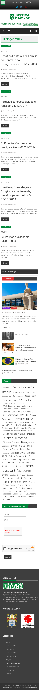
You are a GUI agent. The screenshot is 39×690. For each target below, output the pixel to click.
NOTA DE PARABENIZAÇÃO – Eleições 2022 (17, 370)
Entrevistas (10, 670)
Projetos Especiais (12, 667)
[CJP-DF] (3, 31)
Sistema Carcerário (10, 491)
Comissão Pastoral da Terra (13, 404)
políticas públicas (9, 485)
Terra (5, 497)
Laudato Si (14, 475)
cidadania (7, 400)
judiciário (19, 466)
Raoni (12, 488)
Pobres (32, 482)
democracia (22, 418)
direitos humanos (15, 438)
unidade (11, 497)
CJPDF (19, 400)
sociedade (7, 494)
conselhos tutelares (10, 409)
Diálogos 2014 (6, 46)
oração (30, 475)
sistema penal (24, 491)
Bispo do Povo (19, 392)
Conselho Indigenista (24, 406)
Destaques (6, 307)
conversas (12, 415)
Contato (9, 674)
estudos (13, 460)
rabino (5, 488)
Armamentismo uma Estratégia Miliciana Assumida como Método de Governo (25, 348)
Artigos (8, 660)
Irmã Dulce (12, 462)
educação (25, 449)
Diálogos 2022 (11, 646)
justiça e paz (12, 470)
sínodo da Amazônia (28, 494)
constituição (24, 409)
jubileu (21, 462)
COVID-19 (24, 415)
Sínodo (15, 494)
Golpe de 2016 (23, 460)
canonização (18, 396)
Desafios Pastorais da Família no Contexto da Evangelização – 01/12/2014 (19, 60)
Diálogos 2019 (11, 656)
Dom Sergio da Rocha (21, 446)
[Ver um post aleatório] (36, 31)
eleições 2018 (18, 452)
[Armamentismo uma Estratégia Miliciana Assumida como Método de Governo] (8, 347)
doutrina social (10, 449)
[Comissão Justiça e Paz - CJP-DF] (13, 586)
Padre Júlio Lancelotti (12, 478)
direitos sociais (11, 442)
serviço (29, 488)
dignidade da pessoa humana (14, 431)
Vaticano (32, 497)
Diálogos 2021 (11, 649)
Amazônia (6, 388)
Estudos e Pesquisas (13, 663)
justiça (29, 466)
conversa (6, 412)
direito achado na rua (14, 434)
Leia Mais (5, 327)
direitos (31, 433)
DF (32, 419)
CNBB (28, 400)
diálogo (25, 442)
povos (20, 485)
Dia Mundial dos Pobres (24, 428)
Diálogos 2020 (11, 653)
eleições (6, 453)
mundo (22, 475)
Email (6, 520)
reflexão (20, 488)
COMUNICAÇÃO (9, 406)
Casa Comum (30, 396)
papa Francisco (12, 481)
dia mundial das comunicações (16, 422)
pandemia (28, 478)
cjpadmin (17, 312)
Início (8, 642)
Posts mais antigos (9, 272)
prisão (27, 485)
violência (6, 500)
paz (25, 482)
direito (30, 431)
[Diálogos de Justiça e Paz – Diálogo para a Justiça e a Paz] (8, 361)
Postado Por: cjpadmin (9, 69)
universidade (21, 497)
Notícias (14, 307)
